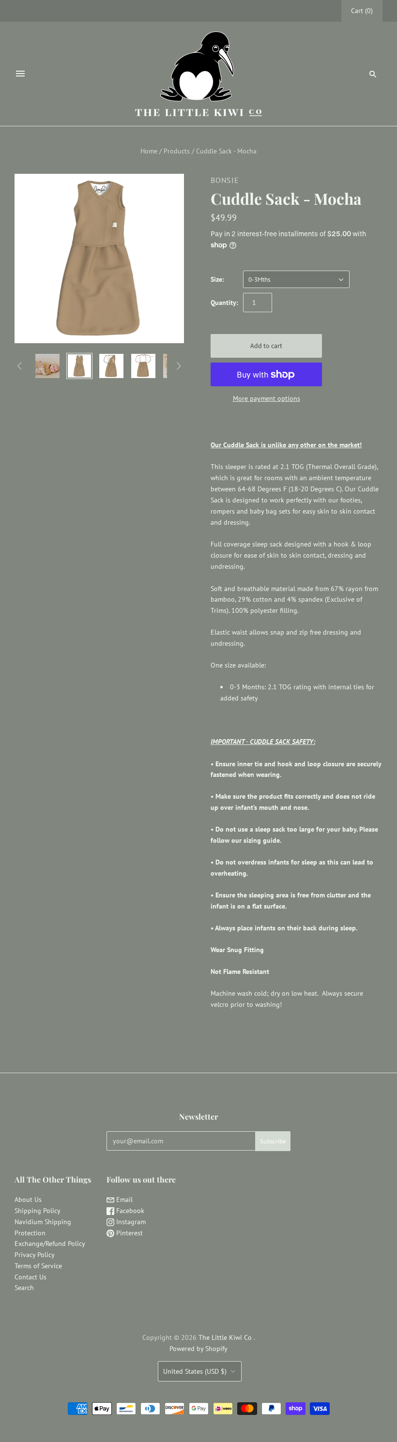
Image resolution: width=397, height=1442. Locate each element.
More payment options (266, 398)
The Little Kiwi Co (226, 1337)
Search (24, 1287)
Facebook (129, 1210)
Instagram (130, 1221)
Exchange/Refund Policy (50, 1243)
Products (177, 151)
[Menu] (20, 73)
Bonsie (225, 180)
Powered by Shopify (198, 1348)
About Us (28, 1199)
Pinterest (128, 1233)
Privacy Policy (35, 1254)
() (362, 10)
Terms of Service (38, 1265)
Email (123, 1199)
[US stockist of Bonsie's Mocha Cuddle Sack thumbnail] (47, 366)
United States (195, 1371)
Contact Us (30, 1277)
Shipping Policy (38, 1210)
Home (148, 151)
